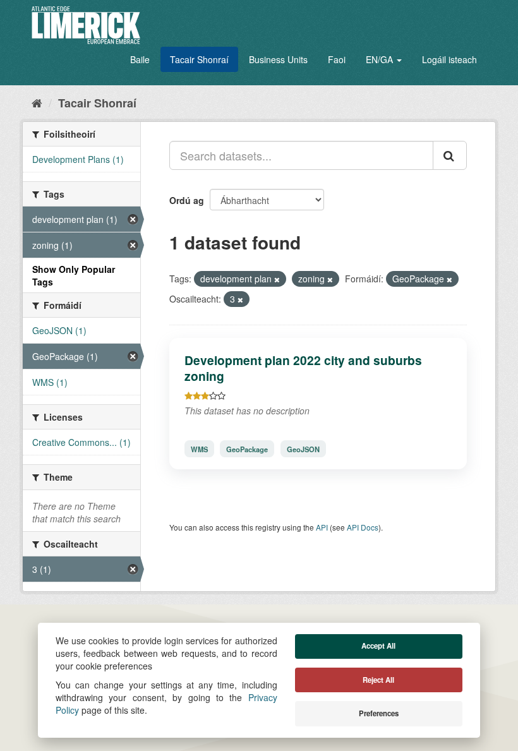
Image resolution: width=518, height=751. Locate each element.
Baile (140, 59)
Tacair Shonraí (199, 59)
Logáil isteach (449, 59)
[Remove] (277, 279)
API (322, 527)
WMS (199, 448)
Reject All (378, 680)
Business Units (278, 59)
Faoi (337, 59)
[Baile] (37, 102)
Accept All (378, 645)
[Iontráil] (450, 155)
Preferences (379, 713)
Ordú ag (186, 200)
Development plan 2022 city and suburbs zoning (303, 368)
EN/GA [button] (380, 59)
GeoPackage (247, 448)
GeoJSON (303, 448)
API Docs (362, 527)
